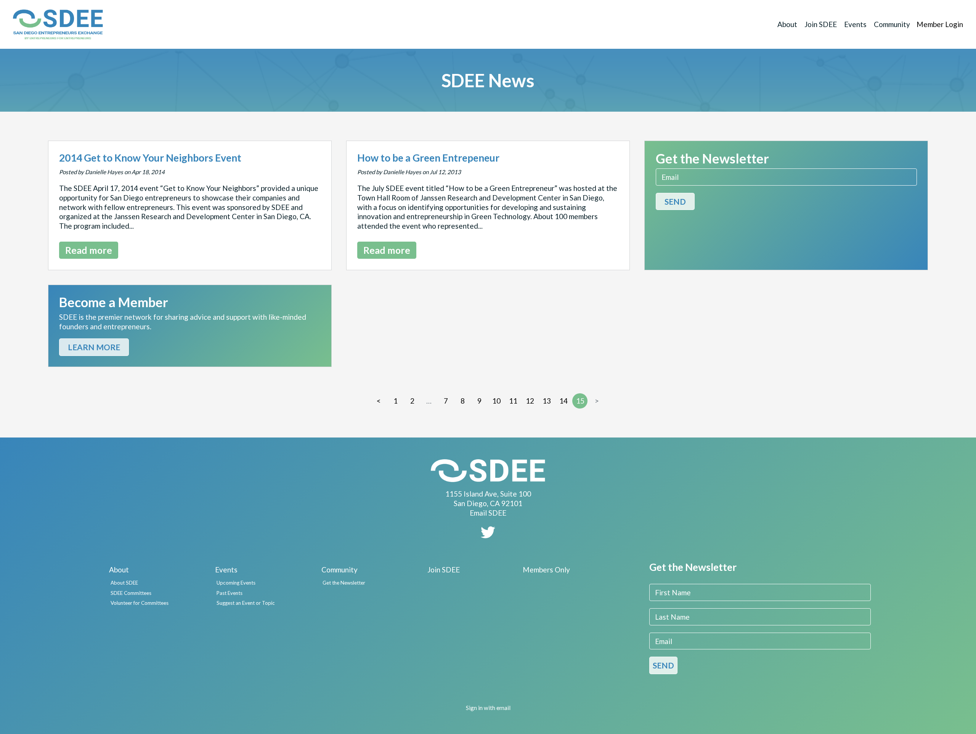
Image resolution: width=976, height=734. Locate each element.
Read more (88, 250)
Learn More (94, 347)
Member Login (940, 24)
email (503, 707)
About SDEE (124, 583)
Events (855, 24)
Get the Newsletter (344, 583)
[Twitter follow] (488, 534)
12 (530, 400)
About (787, 24)
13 (547, 400)
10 (496, 400)
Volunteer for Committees (140, 603)
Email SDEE (488, 512)
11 (513, 400)
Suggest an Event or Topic (246, 603)
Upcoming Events (236, 583)
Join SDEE (820, 24)
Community (892, 24)
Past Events (229, 593)
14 (563, 400)
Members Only (546, 569)
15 (580, 400)
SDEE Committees (131, 593)
